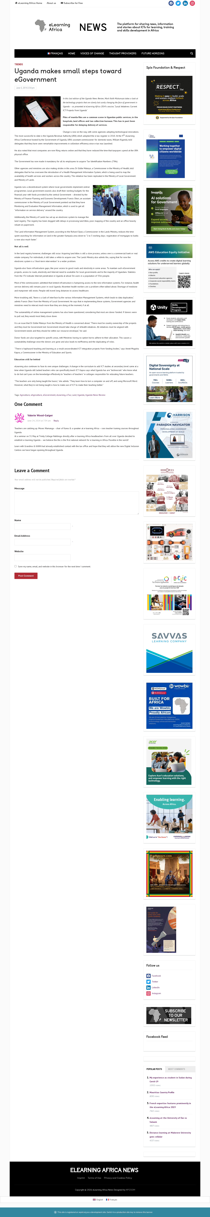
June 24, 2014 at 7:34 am (39, 420)
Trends (18, 64)
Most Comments (176, 1069)
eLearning (60, 395)
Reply (56, 420)
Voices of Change (92, 53)
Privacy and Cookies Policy (118, 1177)
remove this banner (144, 1212)
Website (19, 551)
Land (74, 395)
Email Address (22, 535)
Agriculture (25, 395)
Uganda (80, 395)
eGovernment (49, 395)
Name (17, 520)
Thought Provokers (122, 53)
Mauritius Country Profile (162, 1092)
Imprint (81, 1177)
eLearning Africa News (104, 1170)
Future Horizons (153, 53)
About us (51, 3)
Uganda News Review (95, 395)
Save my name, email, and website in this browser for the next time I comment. (54, 566)
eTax (68, 395)
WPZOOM (130, 1189)
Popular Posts (154, 1069)
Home (71, 53)
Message (19, 488)
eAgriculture (36, 395)
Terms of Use (94, 1177)
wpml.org (83, 1212)
